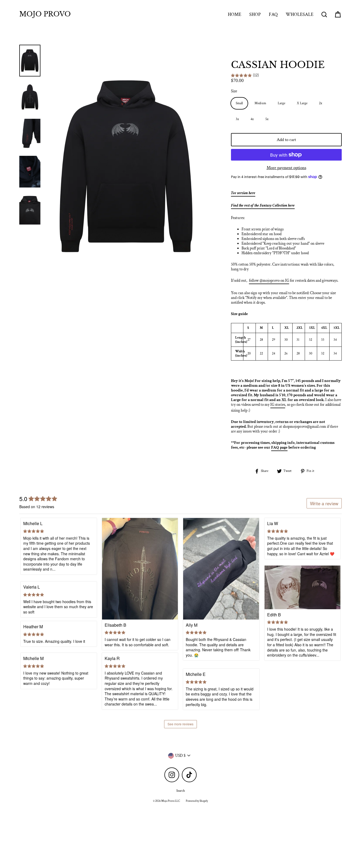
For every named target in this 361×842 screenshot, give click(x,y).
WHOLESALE (299, 14)
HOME (234, 14)
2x (320, 103)
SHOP (255, 14)
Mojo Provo (45, 14)
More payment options (286, 167)
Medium (260, 103)
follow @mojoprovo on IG (269, 280)
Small (239, 103)
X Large (302, 103)
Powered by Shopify (197, 801)
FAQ (273, 14)
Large (281, 103)
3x (237, 119)
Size (234, 91)
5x (267, 119)
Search (180, 791)
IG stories (277, 404)
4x (252, 119)
